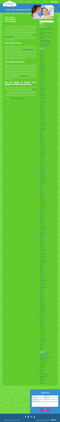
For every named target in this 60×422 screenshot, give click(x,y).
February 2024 (42, 117)
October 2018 (42, 258)
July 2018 (41, 265)
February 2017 (42, 302)
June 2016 (41, 320)
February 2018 (42, 276)
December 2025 (43, 68)
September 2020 (43, 207)
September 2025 (43, 75)
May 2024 (42, 110)
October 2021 (42, 179)
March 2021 (42, 194)
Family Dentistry (43, 363)
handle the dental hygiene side (28, 49)
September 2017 (43, 287)
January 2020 (42, 225)
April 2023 (42, 139)
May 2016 (41, 322)
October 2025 (42, 73)
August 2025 (42, 77)
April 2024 (42, 112)
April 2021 (42, 192)
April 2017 (42, 298)
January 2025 (42, 93)
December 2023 (43, 121)
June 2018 (41, 267)
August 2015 (42, 342)
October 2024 (42, 99)
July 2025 (41, 79)
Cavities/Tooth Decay (44, 354)
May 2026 (42, 57)
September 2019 (43, 234)
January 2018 (42, 278)
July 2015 (41, 344)
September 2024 (43, 101)
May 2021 (41, 190)
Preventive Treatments (44, 374)
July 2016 (41, 318)
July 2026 (41, 53)
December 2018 (43, 254)
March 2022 (42, 168)
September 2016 (43, 313)
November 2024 (43, 97)
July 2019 (41, 238)
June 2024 (42, 108)
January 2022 (42, 172)
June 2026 (42, 55)
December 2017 (43, 280)
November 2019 (43, 229)
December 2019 (43, 227)
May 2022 (42, 163)
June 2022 (42, 161)
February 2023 (42, 143)
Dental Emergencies (13, 98)
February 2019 (42, 249)
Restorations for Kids (43, 376)
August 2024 (42, 104)
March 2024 (42, 115)
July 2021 (41, 185)
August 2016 (42, 315)
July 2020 (41, 212)
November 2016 (43, 309)
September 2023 (43, 128)
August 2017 (42, 289)
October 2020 (42, 205)
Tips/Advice (42, 378)
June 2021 (41, 187)
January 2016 (42, 331)
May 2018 (41, 269)
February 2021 (42, 196)
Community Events (43, 358)
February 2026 (42, 64)
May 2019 (41, 243)
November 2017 (43, 282)
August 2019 (42, 236)
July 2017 (41, 291)
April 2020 (42, 218)
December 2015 (43, 333)
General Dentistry (43, 365)
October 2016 (42, 311)
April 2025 (42, 86)
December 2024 (43, 95)
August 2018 (42, 262)
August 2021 (42, 183)
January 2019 (42, 251)
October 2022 (42, 152)
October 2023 (42, 126)
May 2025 (42, 84)
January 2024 (42, 119)
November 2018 (43, 256)
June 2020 (42, 214)
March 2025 (42, 88)
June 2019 (41, 240)
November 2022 (43, 150)
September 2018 (43, 260)
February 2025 (42, 90)
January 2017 (42, 304)
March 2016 (42, 326)
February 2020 (42, 223)
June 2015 (41, 346)
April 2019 (42, 245)
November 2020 (43, 203)
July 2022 (41, 159)
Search (41, 23)
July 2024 (41, 106)
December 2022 (43, 148)
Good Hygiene (20, 98)
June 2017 (41, 293)
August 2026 (42, 51)
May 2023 (42, 137)
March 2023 (42, 141)
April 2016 (42, 324)
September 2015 (43, 340)
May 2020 (42, 216)
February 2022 (42, 170)
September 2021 (43, 181)
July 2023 (41, 132)
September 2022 (43, 154)
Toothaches (42, 380)
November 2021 (43, 176)
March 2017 (42, 300)
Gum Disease (42, 369)
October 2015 (42, 337)
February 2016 (42, 329)
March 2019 (42, 247)
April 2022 (42, 165)
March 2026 (42, 62)
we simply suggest (23, 76)
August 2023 (42, 130)
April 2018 (42, 271)
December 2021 (43, 174)
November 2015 (43, 335)
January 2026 (42, 66)
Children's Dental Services (45, 356)
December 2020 (43, 201)
